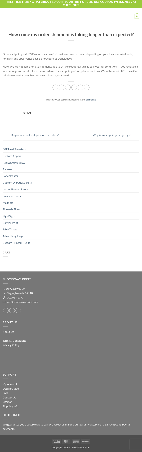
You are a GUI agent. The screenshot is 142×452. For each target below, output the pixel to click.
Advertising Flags (13, 236)
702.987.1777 (14, 297)
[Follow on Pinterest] (18, 310)
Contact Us (9, 397)
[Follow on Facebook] (6, 310)
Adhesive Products (14, 162)
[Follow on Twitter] (12, 310)
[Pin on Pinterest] (80, 87)
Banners (7, 169)
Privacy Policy (11, 345)
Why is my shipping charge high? (112, 135)
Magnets (8, 202)
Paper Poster (10, 175)
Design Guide (11, 388)
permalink (91, 99)
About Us (8, 331)
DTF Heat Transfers (14, 149)
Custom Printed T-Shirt (16, 242)
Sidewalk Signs (11, 209)
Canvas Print (10, 222)
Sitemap (7, 401)
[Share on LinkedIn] (87, 87)
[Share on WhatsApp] (55, 87)
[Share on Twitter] (68, 87)
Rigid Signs (9, 216)
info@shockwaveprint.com (22, 302)
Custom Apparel (12, 155)
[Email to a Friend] (74, 87)
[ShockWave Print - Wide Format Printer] (71, 16)
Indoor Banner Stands (16, 189)
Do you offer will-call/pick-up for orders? (34, 135)
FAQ (5, 392)
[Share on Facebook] (61, 87)
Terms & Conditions (14, 340)
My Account (10, 384)
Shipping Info (10, 406)
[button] (5, 16)
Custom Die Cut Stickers (17, 182)
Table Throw (10, 229)
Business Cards (12, 196)
